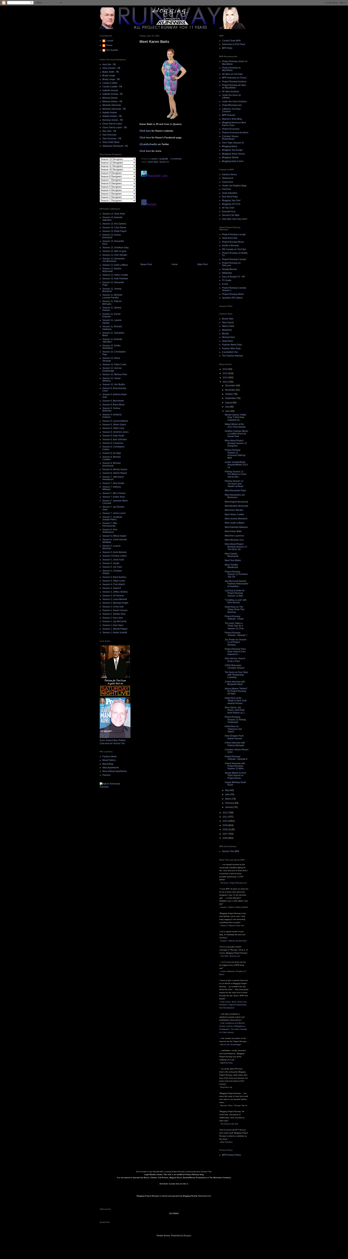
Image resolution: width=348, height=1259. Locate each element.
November (230, 390)
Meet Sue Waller (233, 560)
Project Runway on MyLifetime (231, 69)
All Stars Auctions (230, 91)
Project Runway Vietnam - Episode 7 (236, 633)
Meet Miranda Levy (234, 540)
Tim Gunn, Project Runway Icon (233, 883)
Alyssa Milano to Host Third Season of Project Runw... (235, 775)
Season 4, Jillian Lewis (113, 580)
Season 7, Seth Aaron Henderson (113, 478)
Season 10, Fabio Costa (114, 364)
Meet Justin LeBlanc (235, 523)
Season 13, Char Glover (114, 227)
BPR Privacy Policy (231, 1155)
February (230, 803)
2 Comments (176, 159)
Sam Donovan (109, 134)
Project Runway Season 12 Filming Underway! (235, 719)
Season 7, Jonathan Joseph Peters (112, 518)
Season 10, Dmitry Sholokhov (111, 346)
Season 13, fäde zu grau (114, 251)
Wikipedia (227, 273)
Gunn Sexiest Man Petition (113, 740)
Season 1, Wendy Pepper (115, 629)
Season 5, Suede (110, 563)
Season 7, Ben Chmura (113, 493)
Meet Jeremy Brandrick (236, 518)
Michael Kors (228, 337)
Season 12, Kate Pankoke (115, 278)
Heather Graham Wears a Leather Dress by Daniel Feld (236, 434)
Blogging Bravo (229, 146)
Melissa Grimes (110, 98)
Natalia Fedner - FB (112, 116)
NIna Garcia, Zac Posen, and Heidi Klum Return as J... (235, 710)
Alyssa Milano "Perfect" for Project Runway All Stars (236, 691)
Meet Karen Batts (233, 531)
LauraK (109, 40)
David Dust (227, 182)
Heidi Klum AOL (230, 238)
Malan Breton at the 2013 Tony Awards (235, 425)
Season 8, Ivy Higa (111, 453)
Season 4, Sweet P (111, 588)
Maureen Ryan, (233, 1105)
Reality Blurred (229, 269)
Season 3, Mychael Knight (115, 603)
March (228, 799)
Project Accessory (230, 129)
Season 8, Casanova (112, 443)
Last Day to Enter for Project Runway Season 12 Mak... (235, 593)
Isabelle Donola (110, 90)
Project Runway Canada (234, 259)
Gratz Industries (229, 193)
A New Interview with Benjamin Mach (235, 683)
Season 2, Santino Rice (114, 614)
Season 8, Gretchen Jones (115, 432)
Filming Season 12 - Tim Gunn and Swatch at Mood (235, 484)
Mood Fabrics (109, 760)
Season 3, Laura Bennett (114, 599)
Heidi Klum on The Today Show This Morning (234, 609)
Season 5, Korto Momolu (114, 552)
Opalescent (227, 178)
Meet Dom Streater (234, 510)
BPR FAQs (227, 48)
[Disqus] (174, 214)
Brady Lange (108, 75)
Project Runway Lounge (234, 234)
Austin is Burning (230, 245)
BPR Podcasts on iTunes (234, 77)
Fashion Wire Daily (231, 348)
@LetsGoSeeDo (148, 144)
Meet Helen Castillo (234, 514)
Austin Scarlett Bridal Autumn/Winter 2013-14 (236, 465)
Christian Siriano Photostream (230, 137)
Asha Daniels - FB (111, 68)
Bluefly (225, 333)
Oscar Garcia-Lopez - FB (114, 127)
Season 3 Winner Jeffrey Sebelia (234, 907)
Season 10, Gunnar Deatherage (112, 369)
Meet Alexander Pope (235, 490)
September (231, 398)
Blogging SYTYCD (231, 204)
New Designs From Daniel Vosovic (234, 737)
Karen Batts (153, 162)
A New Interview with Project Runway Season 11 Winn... (235, 766)
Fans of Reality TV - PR (233, 276)
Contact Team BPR (231, 40)
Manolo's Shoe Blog (232, 119)
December (230, 385)
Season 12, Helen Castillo (115, 275)
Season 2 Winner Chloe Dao (232, 925)
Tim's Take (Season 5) (233, 142)
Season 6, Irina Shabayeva (109, 530)
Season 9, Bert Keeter (113, 401)
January (229, 807)
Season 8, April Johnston (114, 439)
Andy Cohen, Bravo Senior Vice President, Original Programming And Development (233, 1005)
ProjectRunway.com (232, 105)
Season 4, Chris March (113, 584)
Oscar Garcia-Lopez (112, 123)
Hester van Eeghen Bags (234, 185)
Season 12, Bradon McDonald (111, 269)
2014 (225, 377)
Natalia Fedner (109, 112)
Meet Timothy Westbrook (231, 566)
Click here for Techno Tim (112, 743)
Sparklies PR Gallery (232, 298)
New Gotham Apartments (114, 771)
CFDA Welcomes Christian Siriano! (235, 666)
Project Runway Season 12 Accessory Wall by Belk (235, 454)
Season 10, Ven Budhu (113, 384)
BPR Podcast (228, 115)
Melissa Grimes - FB (112, 101)
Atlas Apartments (110, 767)
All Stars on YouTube (232, 74)
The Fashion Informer (232, 355)
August (229, 402)
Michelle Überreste (111, 105)
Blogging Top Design (232, 150)
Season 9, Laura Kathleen (115, 421)
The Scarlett (112, 50)
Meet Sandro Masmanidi (231, 554)
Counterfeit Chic (230, 352)
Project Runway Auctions (234, 81)
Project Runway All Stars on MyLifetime (234, 86)
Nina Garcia (228, 322)
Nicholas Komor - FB (112, 120)
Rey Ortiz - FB (109, 131)
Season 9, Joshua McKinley (111, 409)
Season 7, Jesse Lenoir (114, 513)
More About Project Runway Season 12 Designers (236, 443)
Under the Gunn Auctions (234, 101)
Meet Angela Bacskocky (236, 501)
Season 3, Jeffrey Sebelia (115, 592)
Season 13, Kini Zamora (114, 223)
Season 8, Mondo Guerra (114, 469)
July (227, 407)
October (229, 394)
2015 (225, 373)
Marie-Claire (228, 326)
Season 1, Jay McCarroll (114, 621)
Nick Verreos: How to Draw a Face (235, 659)
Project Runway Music (233, 294)
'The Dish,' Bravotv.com (230, 956)
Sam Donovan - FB (111, 138)
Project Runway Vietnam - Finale (234, 617)
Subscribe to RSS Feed (233, 44)
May (227, 790)
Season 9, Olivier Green (114, 424)
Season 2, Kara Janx (112, 618)
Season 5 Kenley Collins (114, 556)
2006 (225, 838)
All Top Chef (228, 207)
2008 (225, 829)
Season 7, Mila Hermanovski (109, 524)
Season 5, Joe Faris (112, 567)
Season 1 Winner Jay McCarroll (233, 941)
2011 (225, 817)
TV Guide (226, 280)
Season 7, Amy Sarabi (113, 483)
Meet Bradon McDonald (236, 506)
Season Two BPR (230, 851)
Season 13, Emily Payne (114, 231)
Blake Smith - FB (110, 72)
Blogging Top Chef (231, 200)
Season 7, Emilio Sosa (113, 497)
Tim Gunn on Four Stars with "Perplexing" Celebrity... (236, 675)
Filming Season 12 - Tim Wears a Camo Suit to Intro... (235, 474)
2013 (225, 382)
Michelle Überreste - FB (114, 109)
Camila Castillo (109, 83)
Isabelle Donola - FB (112, 94)
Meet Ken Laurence (234, 535)
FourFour (226, 189)
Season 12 (164, 162)
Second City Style (230, 215)
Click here (145, 130)
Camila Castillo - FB (112, 86)
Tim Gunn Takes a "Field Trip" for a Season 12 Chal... (235, 626)
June (228, 411)
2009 (225, 825)
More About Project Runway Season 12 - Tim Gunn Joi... (236, 547)
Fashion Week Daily (232, 344)
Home (175, 264)
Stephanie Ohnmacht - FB (115, 146)
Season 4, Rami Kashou (114, 577)
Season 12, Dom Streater (114, 255)
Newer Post (146, 264)
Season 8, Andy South (113, 435)
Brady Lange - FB (111, 79)
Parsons (106, 775)
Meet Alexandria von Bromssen (235, 496)
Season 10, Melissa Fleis (114, 374)
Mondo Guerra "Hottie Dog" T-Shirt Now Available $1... (235, 417)
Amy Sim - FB (109, 64)
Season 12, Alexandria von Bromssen (113, 259)
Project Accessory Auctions (235, 132)
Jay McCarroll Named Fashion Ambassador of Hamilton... (236, 584)
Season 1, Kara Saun (112, 625)
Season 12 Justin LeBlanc (115, 265)
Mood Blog (107, 764)
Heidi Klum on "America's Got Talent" (233, 729)
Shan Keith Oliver (111, 142)
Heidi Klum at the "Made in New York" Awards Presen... (236, 701)
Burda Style (227, 318)
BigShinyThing (226, 1063)
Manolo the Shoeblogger (230, 1044)
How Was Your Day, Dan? (234, 219)
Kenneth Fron (228, 211)
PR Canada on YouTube (234, 249)
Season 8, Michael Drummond (111, 464)
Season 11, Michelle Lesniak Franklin (112, 296)
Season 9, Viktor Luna (113, 428)
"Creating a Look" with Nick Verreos (235, 601)
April (227, 794)
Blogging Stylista (230, 157)
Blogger (187, 1235)
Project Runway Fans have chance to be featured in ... (235, 652)
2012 (225, 812)
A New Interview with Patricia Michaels (235, 744)
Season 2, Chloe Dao (113, 606)
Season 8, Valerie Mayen (114, 473)
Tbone (109, 45)
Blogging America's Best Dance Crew (234, 123)
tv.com (225, 284)
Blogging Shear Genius (233, 154)
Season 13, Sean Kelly (113, 213)
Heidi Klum (227, 341)
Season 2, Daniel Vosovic (115, 610)
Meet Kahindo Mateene (236, 527)
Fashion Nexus (229, 174)
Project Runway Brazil (233, 242)
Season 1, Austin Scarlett (114, 632)
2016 (225, 369)
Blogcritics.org (226, 1087)
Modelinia (227, 330)
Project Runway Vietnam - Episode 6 (236, 757)
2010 (225, 821)
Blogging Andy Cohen (233, 161)
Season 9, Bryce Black (113, 404)
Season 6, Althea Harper (114, 536)
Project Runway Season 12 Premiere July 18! (236, 574)
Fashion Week (109, 756)
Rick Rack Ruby (230, 196)
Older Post (202, 264)
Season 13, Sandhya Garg (115, 247)
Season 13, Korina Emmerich (111, 236)
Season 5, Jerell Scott (113, 559)
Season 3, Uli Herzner (113, 595)
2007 (225, 834)
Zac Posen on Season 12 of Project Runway (235, 642)
